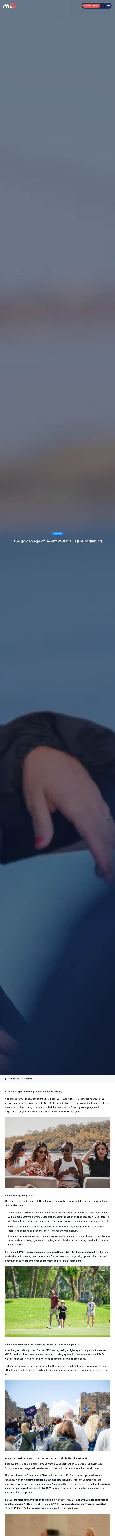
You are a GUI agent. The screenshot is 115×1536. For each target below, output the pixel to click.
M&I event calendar (91, 5)
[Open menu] (108, 6)
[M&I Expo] (103, 5)
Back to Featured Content (20, 1079)
